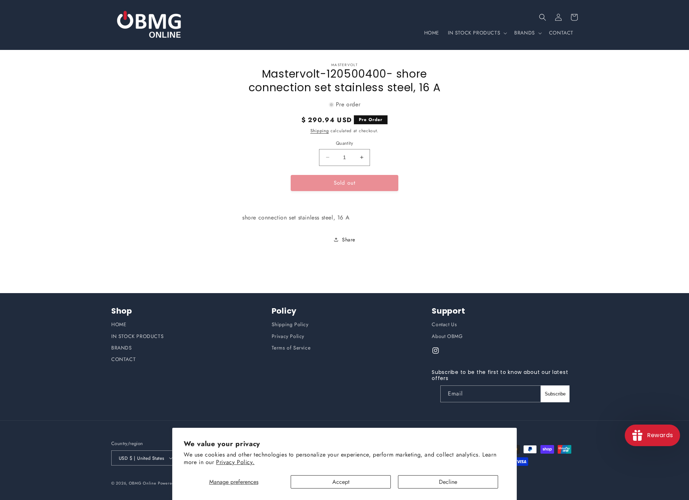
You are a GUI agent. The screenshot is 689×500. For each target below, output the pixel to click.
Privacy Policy (288, 336)
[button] (542, 17)
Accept (341, 482)
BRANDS (121, 347)
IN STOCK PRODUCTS (137, 336)
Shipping (319, 131)
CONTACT (123, 359)
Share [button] (348, 239)
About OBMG (447, 336)
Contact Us (444, 324)
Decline (448, 482)
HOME (118, 324)
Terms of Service (291, 347)
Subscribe (555, 394)
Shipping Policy (290, 324)
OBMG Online (142, 483)
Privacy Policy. (235, 462)
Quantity (344, 143)
